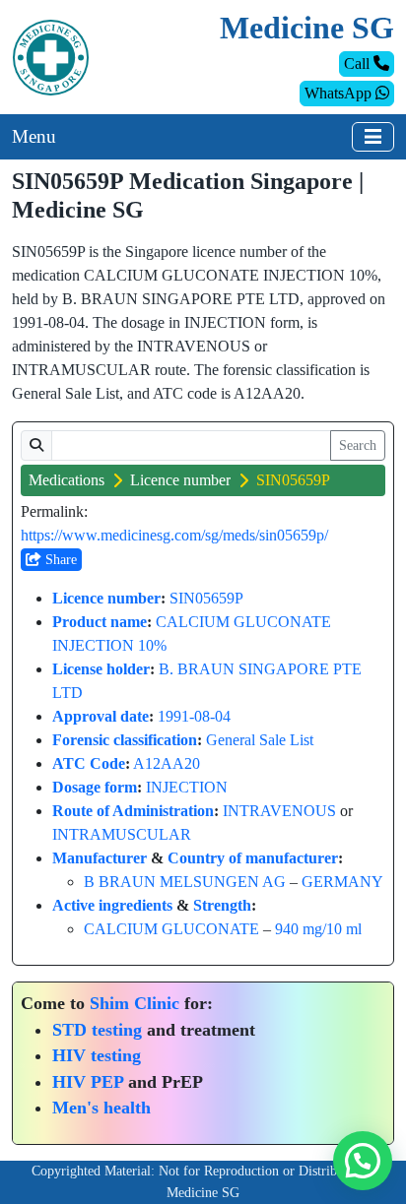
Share (59, 559)
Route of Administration (133, 810)
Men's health (101, 1107)
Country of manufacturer (253, 858)
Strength (222, 905)
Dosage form (94, 787)
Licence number (180, 480)
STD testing (97, 1030)
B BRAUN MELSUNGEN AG (185, 881)
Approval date (100, 716)
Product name (99, 621)
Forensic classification (124, 739)
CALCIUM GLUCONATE (171, 928)
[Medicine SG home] (51, 55)
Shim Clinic (134, 1003)
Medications (66, 480)
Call (358, 63)
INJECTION (187, 787)
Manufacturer (99, 858)
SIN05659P (206, 598)
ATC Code (88, 763)
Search (357, 445)
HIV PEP (87, 1082)
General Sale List (259, 739)
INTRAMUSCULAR (121, 834)
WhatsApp (339, 93)
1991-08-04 (194, 716)
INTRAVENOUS (279, 810)
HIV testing (96, 1055)
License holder (101, 669)
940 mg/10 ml (318, 928)
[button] (362, 1160)
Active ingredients (112, 905)
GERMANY (342, 881)
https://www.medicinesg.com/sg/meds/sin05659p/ (174, 535)
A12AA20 (166, 763)
